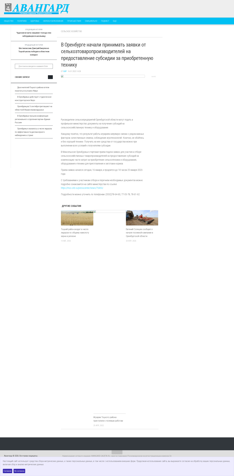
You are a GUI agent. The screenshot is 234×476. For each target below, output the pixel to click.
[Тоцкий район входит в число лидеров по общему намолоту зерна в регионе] (77, 217)
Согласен (7, 471)
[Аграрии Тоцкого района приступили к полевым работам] (109, 311)
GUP (65, 71)
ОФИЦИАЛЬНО (91, 21)
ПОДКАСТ (105, 21)
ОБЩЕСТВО (8, 21)
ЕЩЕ (115, 21)
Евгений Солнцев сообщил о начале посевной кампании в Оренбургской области (139, 232)
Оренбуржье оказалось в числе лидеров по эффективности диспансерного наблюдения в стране (33, 131)
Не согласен (19, 471)
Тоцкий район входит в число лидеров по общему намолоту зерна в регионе (75, 232)
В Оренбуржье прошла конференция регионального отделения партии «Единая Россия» (32, 119)
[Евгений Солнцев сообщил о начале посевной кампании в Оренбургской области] (142, 217)
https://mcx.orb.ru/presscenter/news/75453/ (82, 187)
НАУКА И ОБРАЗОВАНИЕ (53, 21)
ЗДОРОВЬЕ (34, 21)
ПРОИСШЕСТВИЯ (74, 21)
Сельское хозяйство (71, 31)
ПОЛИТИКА (22, 21)
